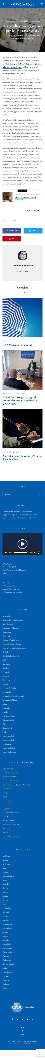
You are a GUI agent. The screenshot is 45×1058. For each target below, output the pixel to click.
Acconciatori (7, 616)
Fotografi (5, 672)
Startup (5, 976)
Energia (5, 892)
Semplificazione (8, 972)
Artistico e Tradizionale (11, 773)
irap (14, 220)
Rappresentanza (33, 194)
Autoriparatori (8, 624)
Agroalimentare (8, 769)
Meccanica (6, 708)
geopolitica (6, 809)
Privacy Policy (7, 583)
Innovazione (7, 928)
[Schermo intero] (39, 552)
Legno (4, 704)
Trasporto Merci (8, 748)
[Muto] (35, 552)
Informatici (6, 692)
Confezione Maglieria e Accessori (14, 648)
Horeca (5, 684)
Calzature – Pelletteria (10, 628)
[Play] (5, 552)
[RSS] (32, 1019)
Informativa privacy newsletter (12, 592)
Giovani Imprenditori (10, 812)
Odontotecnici (8, 720)
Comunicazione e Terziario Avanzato (16, 785)
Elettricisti (6, 664)
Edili (4, 660)
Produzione (6, 833)
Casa (4, 868)
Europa (5, 896)
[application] (22, 544)
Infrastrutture (7, 924)
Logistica (5, 940)
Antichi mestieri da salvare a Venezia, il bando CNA (22, 458)
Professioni (6, 960)
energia (5, 793)
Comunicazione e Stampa (12, 644)
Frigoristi (5, 676)
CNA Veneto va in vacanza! (17, 345)
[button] (23, 544)
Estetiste (5, 668)
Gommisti (6, 680)
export (4, 797)
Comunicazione (19, 393)
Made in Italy (7, 944)
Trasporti (5, 980)
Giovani (16, 452)
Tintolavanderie (8, 740)
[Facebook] (12, 1019)
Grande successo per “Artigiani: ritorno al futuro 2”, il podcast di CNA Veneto (19, 400)
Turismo (5, 984)
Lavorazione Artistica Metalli (13, 696)
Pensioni (5, 956)
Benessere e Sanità (9, 777)
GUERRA (6, 817)
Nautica (5, 712)
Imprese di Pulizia (9, 688)
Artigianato (9, 21)
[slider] (20, 552)
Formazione (6, 908)
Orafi (4, 724)
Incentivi (5, 920)
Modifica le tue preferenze (11, 589)
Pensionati (6, 829)
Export (5, 900)
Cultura (5, 880)
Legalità (5, 936)
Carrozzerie (6, 632)
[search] (39, 494)
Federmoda (6, 801)
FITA (4, 805)
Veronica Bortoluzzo (22, 265)
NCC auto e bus (8, 716)
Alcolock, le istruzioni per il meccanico (25, 198)
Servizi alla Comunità (10, 837)
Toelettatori (6, 744)
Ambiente (6, 856)
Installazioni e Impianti (10, 825)
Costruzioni (7, 789)
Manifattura (7, 948)
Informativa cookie (8, 586)
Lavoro (5, 932)
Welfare (5, 988)
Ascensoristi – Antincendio (12, 620)
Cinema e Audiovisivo (10, 640)
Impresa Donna (8, 820)
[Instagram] (22, 1019)
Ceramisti (6, 636)
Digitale (5, 652)
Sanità (4, 968)
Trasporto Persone (9, 752)
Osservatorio (7, 952)
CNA (20, 88)
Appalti (5, 860)
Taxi (4, 732)
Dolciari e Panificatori (10, 656)
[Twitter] (17, 1019)
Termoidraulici (8, 736)
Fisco (4, 904)
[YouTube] (27, 1019)
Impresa (5, 916)
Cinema (5, 872)
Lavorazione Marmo (10, 700)
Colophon (16, 1044)
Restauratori (7, 728)
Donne (5, 888)
